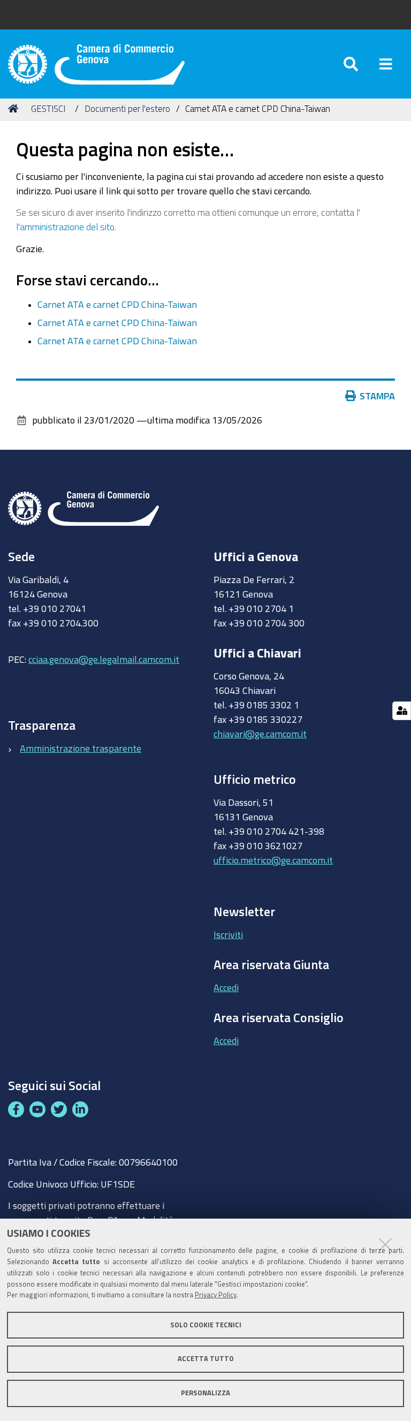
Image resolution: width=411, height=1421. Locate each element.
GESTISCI (48, 108)
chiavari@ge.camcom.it (260, 733)
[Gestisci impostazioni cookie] (401, 710)
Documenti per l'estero (127, 108)
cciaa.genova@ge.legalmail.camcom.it (103, 659)
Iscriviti (228, 934)
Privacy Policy (216, 1294)
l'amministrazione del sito (65, 226)
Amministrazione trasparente (80, 748)
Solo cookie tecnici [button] (205, 1324)
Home (15, 109)
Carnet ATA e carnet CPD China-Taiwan (117, 304)
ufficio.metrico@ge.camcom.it (273, 860)
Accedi (226, 987)
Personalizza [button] (205, 1392)
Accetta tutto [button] (206, 1358)
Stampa (377, 395)
